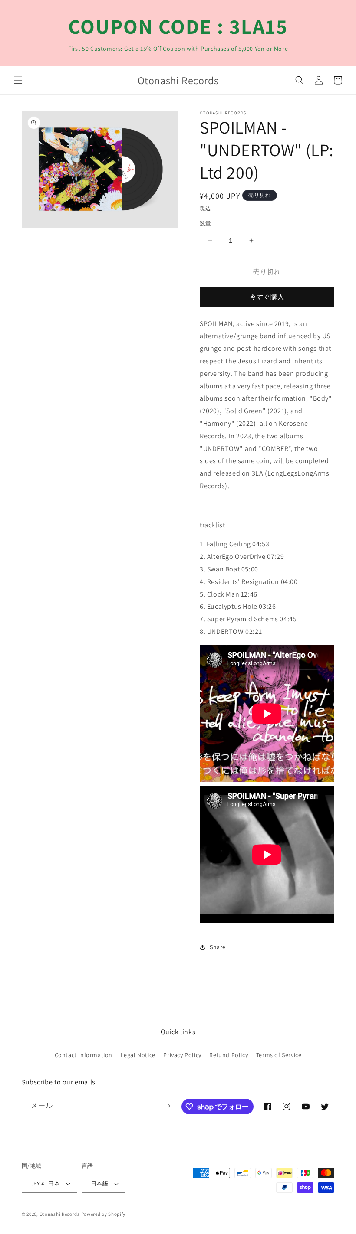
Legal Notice (138, 1055)
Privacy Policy (182, 1055)
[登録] (167, 1106)
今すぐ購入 (267, 297)
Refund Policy (228, 1055)
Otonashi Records (60, 1214)
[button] (18, 80)
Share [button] (218, 947)
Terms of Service (279, 1055)
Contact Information (83, 1055)
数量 (205, 223)
